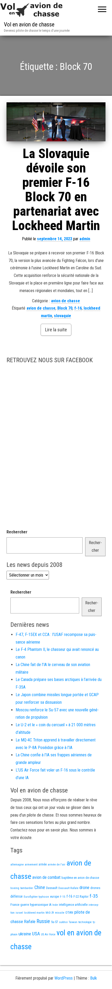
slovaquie (62, 315)
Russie (43, 921)
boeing (14, 888)
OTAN (69, 912)
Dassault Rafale (68, 888)
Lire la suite (56, 329)
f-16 (78, 308)
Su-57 (54, 922)
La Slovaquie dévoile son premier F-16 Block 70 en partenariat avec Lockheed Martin (56, 189)
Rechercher (17, 531)
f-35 (94, 896)
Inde (55, 905)
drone (84, 887)
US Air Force (48, 934)
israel (19, 912)
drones (95, 888)
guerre (24, 905)
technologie (85, 922)
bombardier (26, 888)
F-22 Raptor (81, 896)
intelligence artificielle (73, 905)
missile (59, 912)
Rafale (29, 921)
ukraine (24, 933)
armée (43, 864)
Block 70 (64, 308)
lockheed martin (34, 912)
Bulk (93, 978)
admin (84, 238)
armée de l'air (56, 864)
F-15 (62, 896)
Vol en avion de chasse (29, 24)
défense (16, 896)
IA (50, 905)
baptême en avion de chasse (80, 878)
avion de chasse (65, 300)
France (14, 905)
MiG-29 (50, 912)
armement (31, 864)
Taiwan (73, 922)
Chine (39, 887)
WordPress (63, 978)
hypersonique (39, 905)
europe (54, 896)
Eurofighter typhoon (36, 896)
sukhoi (63, 922)
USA (36, 934)
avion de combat (46, 877)
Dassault (51, 888)
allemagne (17, 864)
